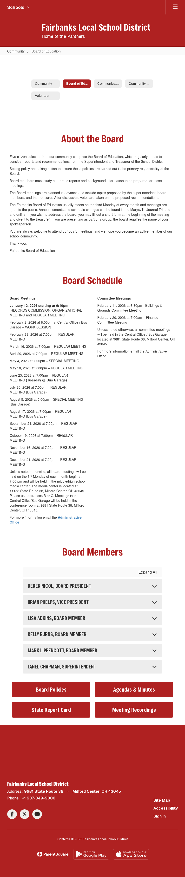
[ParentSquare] (53, 854)
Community (16, 51)
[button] (18, 7)
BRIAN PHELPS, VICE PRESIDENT (58, 602)
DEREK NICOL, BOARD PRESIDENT (59, 586)
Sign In (159, 816)
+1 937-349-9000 (38, 798)
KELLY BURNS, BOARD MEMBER (57, 634)
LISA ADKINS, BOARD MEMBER (56, 618)
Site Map (161, 800)
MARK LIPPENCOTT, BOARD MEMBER (62, 650)
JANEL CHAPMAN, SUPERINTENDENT (62, 666)
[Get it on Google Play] (91, 854)
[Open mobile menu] (175, 7)
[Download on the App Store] (131, 854)
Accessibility (165, 808)
